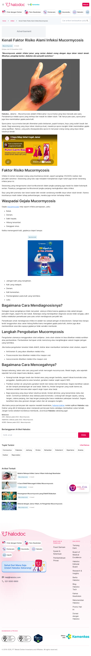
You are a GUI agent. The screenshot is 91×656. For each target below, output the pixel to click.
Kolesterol (59, 450)
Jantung (29, 450)
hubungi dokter (58, 405)
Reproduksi (16, 455)
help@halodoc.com (11, 577)
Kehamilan (48, 450)
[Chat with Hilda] (78, 488)
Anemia (80, 450)
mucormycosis (13, 207)
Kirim (83, 435)
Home (4, 21)
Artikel (12, 21)
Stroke (38, 450)
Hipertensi (70, 450)
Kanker (5, 455)
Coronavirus (7, 450)
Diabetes (18, 450)
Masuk (85, 4)
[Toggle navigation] (3, 4)
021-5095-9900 (10, 581)
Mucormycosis (7, 46)
